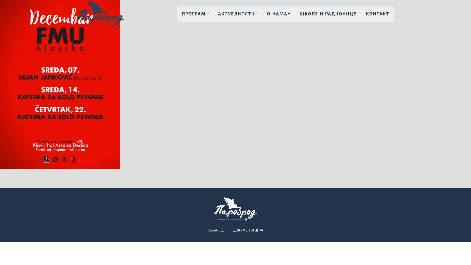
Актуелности (236, 14)
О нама (277, 14)
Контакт (377, 14)
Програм (194, 14)
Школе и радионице (328, 14)
